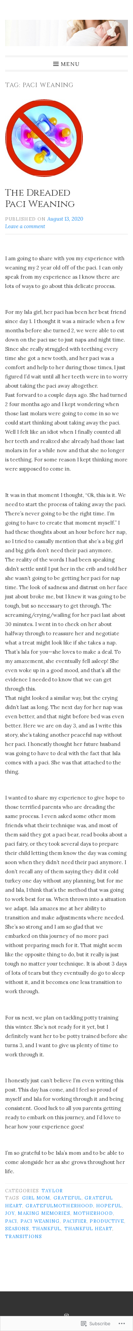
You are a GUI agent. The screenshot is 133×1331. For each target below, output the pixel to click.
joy (10, 1213)
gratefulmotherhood (59, 1206)
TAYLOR (52, 1191)
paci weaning (40, 1221)
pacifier (75, 1221)
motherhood (93, 1213)
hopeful (109, 1206)
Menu (70, 63)
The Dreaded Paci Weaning (40, 198)
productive (107, 1221)
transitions (23, 1236)
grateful (68, 1198)
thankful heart (88, 1228)
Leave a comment (25, 226)
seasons (17, 1228)
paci (11, 1221)
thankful (46, 1228)
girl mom (36, 1198)
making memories (44, 1213)
